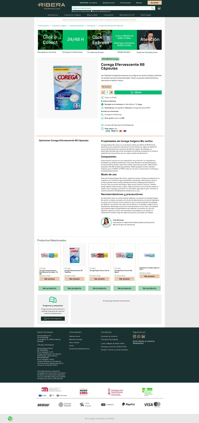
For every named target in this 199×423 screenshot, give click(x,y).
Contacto (93, 3)
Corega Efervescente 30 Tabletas (73, 271)
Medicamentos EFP (127, 15)
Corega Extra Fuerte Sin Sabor (123, 271)
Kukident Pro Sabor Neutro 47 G (149, 268)
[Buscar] (153, 8)
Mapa (140, 104)
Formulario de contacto (109, 336)
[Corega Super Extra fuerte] (99, 255)
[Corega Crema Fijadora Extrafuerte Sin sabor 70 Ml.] (49, 255)
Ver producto (49, 288)
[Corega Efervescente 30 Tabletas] (74, 255)
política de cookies (130, 20)
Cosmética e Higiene (72, 15)
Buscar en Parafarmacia (81, 11)
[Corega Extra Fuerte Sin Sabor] (124, 255)
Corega (42, 268)
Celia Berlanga (118, 220)
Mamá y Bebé (92, 15)
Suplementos (53, 15)
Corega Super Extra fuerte (99, 270)
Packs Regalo (146, 15)
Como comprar (74, 342)
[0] (159, 8)
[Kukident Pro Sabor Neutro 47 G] (149, 255)
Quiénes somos (109, 3)
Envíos (71, 346)
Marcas (139, 3)
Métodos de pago (75, 339)
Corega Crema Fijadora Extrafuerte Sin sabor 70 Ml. (48, 272)
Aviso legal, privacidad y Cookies (99, 418)
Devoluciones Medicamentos (79, 349)
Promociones (125, 3)
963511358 (84, 3)
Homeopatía (108, 15)
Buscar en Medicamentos (101, 11)
